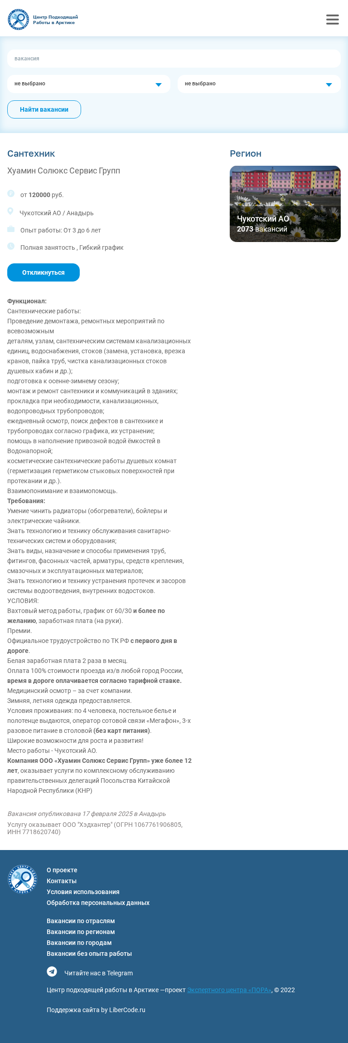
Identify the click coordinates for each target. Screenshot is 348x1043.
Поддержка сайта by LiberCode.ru (96, 1009)
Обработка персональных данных (98, 902)
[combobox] (88, 84)
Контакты (62, 881)
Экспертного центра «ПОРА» (229, 990)
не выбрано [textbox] (29, 83)
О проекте (62, 870)
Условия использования (83, 891)
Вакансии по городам (79, 942)
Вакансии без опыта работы (89, 953)
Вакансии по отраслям (81, 920)
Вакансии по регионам (81, 931)
